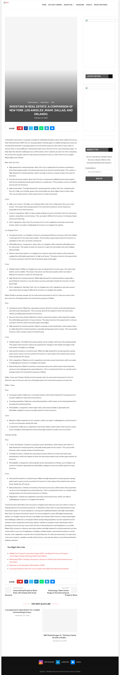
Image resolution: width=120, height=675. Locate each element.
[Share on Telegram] (46, 128)
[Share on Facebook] (26, 128)
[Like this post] (21, 128)
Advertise (68, 5)
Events (89, 5)
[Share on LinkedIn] (36, 128)
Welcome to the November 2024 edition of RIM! (27, 565)
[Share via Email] (52, 128)
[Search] (115, 5)
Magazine (80, 5)
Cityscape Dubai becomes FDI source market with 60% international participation (39, 569)
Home (44, 5)
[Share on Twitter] (31, 128)
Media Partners (100, 5)
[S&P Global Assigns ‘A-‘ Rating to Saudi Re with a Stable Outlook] (59, 620)
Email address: (91, 168)
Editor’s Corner (55, 5)
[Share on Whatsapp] (41, 128)
